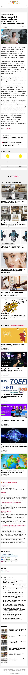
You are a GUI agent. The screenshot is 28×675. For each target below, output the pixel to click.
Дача (2, 243)
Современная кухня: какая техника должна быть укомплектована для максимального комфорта (16, 648)
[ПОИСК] (26, 6)
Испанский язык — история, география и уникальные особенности (13, 345)
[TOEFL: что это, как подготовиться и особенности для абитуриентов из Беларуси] (14, 385)
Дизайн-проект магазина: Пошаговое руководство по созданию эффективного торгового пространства (13, 224)
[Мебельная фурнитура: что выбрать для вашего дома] (4, 660)
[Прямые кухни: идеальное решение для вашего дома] (4, 642)
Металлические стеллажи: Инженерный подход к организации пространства (14, 589)
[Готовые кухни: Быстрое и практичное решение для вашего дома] (14, 192)
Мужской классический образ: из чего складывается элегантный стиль (12, 615)
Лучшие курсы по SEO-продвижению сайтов (12, 421)
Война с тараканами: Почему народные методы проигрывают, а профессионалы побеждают (13, 317)
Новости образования (17, 325)
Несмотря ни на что (6, 511)
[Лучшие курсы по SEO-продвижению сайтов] (14, 411)
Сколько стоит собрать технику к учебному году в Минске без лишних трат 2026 (14, 601)
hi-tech (3, 290)
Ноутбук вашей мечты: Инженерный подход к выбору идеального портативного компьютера (12, 293)
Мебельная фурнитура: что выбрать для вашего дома (17, 659)
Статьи (3, 220)
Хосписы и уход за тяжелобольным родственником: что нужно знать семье (12, 619)
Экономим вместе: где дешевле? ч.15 (11, 502)
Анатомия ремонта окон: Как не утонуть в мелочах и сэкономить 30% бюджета (13, 597)
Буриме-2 (3, 492)
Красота (3, 267)
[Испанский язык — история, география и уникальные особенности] (14, 335)
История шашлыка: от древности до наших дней (17, 635)
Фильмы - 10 (4, 485)
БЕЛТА (9, 128)
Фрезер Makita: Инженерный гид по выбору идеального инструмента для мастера (12, 247)
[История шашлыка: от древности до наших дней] (4, 636)
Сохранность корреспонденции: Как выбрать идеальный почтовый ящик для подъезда (14, 593)
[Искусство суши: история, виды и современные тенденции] (4, 654)
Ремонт (3, 199)
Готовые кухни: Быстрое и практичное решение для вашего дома (12, 202)
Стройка (8, 220)
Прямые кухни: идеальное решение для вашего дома (17, 641)
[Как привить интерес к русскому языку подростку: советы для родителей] (14, 461)
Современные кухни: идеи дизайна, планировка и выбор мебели (17, 629)
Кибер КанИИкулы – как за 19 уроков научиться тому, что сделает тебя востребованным (12, 370)
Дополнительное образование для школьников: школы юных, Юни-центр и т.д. (13, 526)
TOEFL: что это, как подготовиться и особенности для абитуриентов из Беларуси (12, 396)
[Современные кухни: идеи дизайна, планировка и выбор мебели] (4, 631)
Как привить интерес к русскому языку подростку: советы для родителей (12, 471)
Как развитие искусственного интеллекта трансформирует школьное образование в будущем (14, 446)
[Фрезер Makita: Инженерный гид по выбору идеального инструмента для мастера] (14, 237)
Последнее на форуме (10, 482)
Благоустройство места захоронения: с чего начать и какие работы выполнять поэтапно (13, 605)
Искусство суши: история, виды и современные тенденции (16, 653)
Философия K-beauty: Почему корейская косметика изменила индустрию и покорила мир (13, 270)
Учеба (8, 290)
